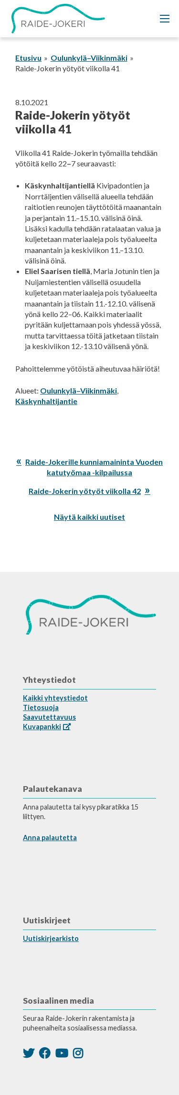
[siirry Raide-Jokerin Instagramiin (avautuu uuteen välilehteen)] (78, 1053)
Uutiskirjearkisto (51, 938)
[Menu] (164, 18)
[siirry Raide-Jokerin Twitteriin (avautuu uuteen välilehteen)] (28, 1053)
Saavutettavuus (49, 717)
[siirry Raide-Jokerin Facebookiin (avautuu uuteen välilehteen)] (45, 1053)
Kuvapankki (42, 727)
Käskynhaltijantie (46, 400)
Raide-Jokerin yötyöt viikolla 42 (85, 490)
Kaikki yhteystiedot (55, 698)
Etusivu (28, 57)
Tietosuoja (41, 707)
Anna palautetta (50, 837)
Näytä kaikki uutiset (89, 516)
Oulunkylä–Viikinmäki (89, 57)
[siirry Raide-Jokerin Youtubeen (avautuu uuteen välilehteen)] (61, 1053)
